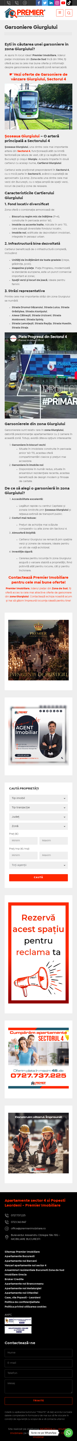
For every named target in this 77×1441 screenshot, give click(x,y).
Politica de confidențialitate (22, 1302)
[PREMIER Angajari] (38, 707)
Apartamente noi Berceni (21, 1261)
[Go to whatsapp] (68, 1432)
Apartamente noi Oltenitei (21, 1293)
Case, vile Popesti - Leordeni (22, 1298)
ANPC (8, 1315)
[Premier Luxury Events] (38, 622)
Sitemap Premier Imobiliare (22, 1252)
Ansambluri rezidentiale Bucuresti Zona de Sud (34, 1270)
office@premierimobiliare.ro (25, 3)
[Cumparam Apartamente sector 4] (38, 1030)
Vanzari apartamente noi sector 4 (25, 1265)
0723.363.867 (17, 3)
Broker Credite (14, 1279)
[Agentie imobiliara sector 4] (38, 1143)
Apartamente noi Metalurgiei (23, 1288)
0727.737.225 (9, 3)
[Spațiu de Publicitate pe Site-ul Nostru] (38, 904)
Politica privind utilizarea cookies (25, 1307)
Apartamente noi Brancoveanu (24, 1284)
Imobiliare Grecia (16, 1275)
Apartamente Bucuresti (20, 1256)
